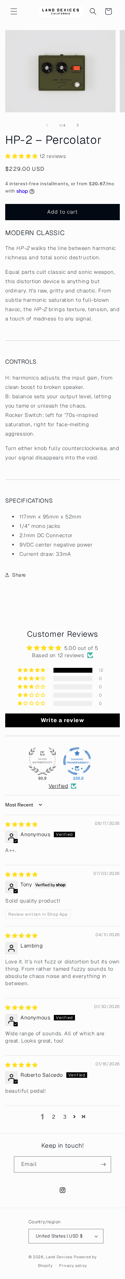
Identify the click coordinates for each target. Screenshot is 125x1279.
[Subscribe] (103, 1164)
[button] (14, 11)
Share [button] (19, 575)
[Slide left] (47, 125)
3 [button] (65, 1116)
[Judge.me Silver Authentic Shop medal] (42, 761)
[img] (21, 824)
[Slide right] (77, 125)
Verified (58, 786)
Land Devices (59, 1256)
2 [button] (54, 1116)
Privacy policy (73, 1265)
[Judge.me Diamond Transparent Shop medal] (77, 761)
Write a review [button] (62, 720)
